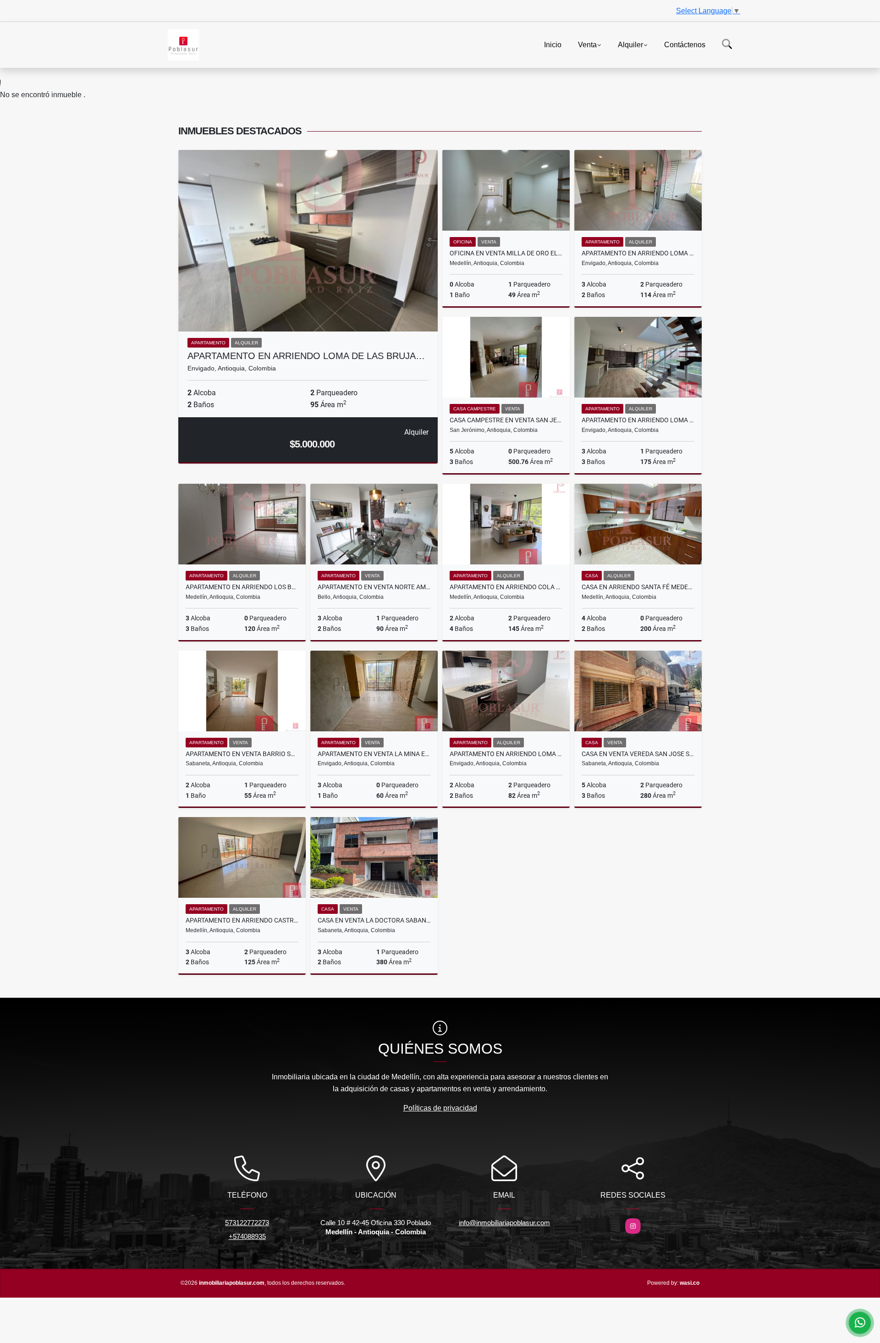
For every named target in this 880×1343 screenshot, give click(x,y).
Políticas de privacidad (440, 1108)
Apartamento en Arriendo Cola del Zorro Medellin (506, 587)
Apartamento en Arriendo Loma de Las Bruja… (306, 356)
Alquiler (630, 44)
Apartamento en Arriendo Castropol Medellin (242, 920)
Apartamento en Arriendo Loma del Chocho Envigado (638, 253)
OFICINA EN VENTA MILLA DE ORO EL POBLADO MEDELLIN (506, 253)
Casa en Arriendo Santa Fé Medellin (638, 587)
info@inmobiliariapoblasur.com (504, 1223)
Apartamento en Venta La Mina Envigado (374, 753)
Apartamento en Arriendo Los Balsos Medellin (242, 587)
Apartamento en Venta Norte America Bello (374, 587)
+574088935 (247, 1236)
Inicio (552, 44)
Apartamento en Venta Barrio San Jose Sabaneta (242, 753)
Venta (587, 44)
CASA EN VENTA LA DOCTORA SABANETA (374, 920)
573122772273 (247, 1223)
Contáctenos (684, 44)
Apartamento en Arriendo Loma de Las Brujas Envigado (638, 420)
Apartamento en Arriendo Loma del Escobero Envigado (506, 753)
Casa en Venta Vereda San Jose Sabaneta (638, 753)
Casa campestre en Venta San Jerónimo (506, 420)
